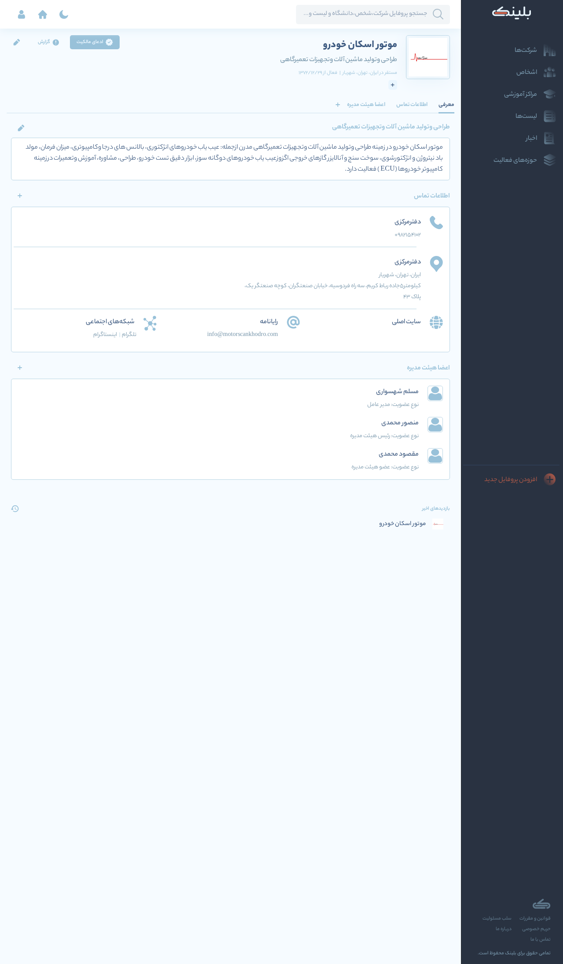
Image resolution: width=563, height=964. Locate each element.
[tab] (446, 104)
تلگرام (129, 335)
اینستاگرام (107, 335)
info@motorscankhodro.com (242, 335)
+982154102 (408, 235)
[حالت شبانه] (63, 14)
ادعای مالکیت (90, 42)
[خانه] (42, 14)
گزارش (44, 42)
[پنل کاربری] (21, 14)
